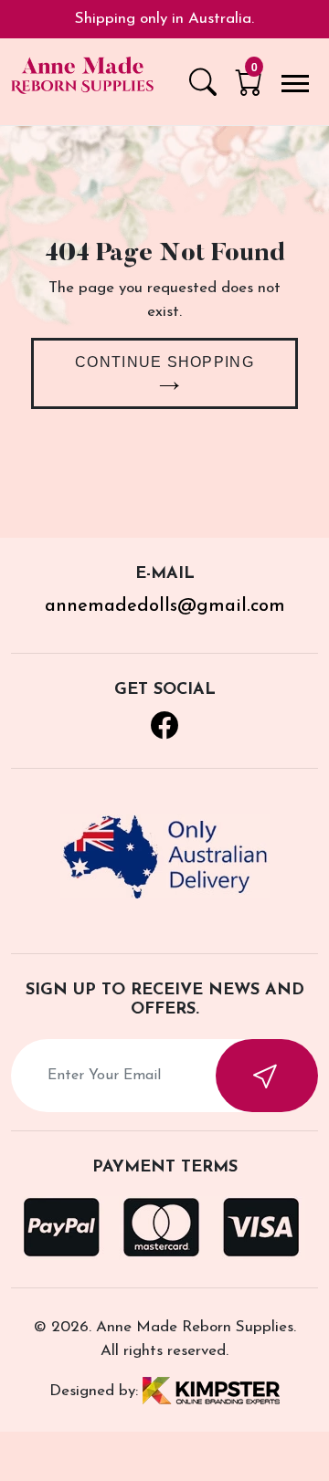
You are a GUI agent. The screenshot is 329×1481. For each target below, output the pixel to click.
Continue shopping (164, 362)
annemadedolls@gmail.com (165, 606)
